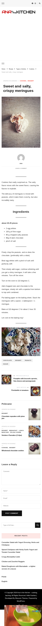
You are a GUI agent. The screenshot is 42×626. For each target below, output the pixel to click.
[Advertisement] (21, 35)
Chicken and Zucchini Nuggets (13, 561)
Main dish (5, 432)
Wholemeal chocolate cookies (13, 450)
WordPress (21, 601)
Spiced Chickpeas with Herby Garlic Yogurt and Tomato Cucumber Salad (19, 551)
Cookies (23, 80)
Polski (4, 577)
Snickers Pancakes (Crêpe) (12, 435)
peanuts (28, 360)
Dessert (31, 80)
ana (21, 163)
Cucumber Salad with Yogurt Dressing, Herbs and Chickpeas (20, 543)
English (4, 581)
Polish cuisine (15, 432)
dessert (18, 360)
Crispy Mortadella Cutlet (11, 557)
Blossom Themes (21, 598)
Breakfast (13, 430)
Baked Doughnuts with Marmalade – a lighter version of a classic (18, 567)
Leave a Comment (21, 168)
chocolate (7, 360)
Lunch (21, 430)
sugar (5, 364)
